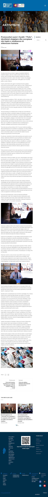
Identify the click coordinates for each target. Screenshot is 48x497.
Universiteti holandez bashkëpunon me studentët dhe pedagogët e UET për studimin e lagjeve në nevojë (9, 385)
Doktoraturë (38, 453)
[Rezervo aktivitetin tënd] (39, 472)
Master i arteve (39, 451)
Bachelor (38, 443)
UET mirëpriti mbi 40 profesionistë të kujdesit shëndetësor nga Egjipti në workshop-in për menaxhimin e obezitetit (25, 418)
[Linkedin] (40, 485)
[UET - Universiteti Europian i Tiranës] (7, 6)
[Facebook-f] (40, 481)
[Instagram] (44, 481)
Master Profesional (40, 445)
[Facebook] (5, 375)
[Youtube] (44, 485)
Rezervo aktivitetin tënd (43, 475)
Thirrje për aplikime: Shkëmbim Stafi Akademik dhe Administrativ (24, 384)
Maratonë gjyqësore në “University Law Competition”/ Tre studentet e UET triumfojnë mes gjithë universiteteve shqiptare (8, 418)
